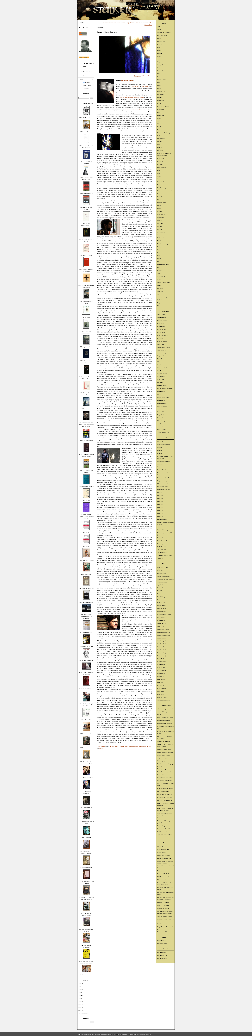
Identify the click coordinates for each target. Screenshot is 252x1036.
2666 (158, 26)
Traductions (160, 300)
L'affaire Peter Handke (163, 902)
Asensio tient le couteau (163, 855)
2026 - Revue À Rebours (86, 974)
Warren (159, 306)
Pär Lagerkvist (161, 400)
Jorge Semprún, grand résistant (165, 758)
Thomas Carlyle (161, 426)
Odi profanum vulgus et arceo (165, 541)
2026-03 (80, 998)
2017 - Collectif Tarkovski (86, 660)
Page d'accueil (130, 23)
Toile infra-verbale (162, 552)
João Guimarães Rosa (163, 367)
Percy (158, 255)
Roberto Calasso (161, 412)
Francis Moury (161, 597)
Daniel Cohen (161, 591)
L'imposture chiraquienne (164, 879)
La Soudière (160, 196)
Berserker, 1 (160, 450)
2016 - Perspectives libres (86, 602)
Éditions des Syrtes (162, 955)
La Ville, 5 (160, 504)
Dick (158, 112)
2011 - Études (86, 500)
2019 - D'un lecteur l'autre (86, 777)
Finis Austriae (161, 138)
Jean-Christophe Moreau (163, 632)
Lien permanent (101, 746)
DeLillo (159, 103)
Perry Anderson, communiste (164, 797)
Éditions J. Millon (162, 958)
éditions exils (147, 746)
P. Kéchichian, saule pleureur (165, 788)
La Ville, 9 (160, 516)
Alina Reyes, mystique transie (165, 709)
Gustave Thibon (161, 350)
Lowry (159, 208)
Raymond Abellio (162, 406)
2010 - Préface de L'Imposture (86, 486)
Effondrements (161, 124)
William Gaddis (161, 429)
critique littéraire (119, 746)
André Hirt (160, 570)
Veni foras (160, 558)
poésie (126, 746)
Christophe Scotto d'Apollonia (165, 579)
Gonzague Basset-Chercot (164, 614)
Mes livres (160, 235)
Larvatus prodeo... (162, 519)
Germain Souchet (161, 611)
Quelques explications (86, 71)
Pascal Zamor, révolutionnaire (165, 794)
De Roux (159, 97)
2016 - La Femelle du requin (86, 560)
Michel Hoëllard (161, 670)
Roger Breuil (160, 415)
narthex (141, 746)
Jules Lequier (160, 376)
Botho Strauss (161, 326)
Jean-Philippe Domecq (163, 641)
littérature (112, 746)
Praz (158, 267)
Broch (159, 56)
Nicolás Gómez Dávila (163, 397)
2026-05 (80, 992)
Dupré (159, 121)
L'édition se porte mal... (163, 877)
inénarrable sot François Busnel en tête (136, 110)
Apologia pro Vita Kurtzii (164, 32)
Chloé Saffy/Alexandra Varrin (165, 717)
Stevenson (160, 288)
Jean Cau (159, 365)
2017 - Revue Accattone (86, 734)
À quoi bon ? (160, 441)
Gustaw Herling (161, 353)
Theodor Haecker (161, 423)
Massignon (160, 220)
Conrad (159, 76)
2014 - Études (86, 532)
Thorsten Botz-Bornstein (163, 700)
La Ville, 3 (160, 498)
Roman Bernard (161, 688)
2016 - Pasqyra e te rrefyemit (86, 588)
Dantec (159, 85)
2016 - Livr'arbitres (86, 574)
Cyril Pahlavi (160, 585)
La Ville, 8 (160, 513)
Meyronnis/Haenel (162, 774)
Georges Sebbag (161, 608)
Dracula (159, 118)
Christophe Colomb (162, 335)
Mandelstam (160, 217)
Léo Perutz (160, 382)
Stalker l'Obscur (161, 546)
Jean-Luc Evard (161, 638)
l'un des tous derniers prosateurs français (132, 97)
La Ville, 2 (160, 495)
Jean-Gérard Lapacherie (163, 635)
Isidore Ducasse (161, 359)
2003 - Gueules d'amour (86, 193)
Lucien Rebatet (161, 391)
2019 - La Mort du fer (86, 807)
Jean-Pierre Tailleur (162, 644)
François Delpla (161, 599)
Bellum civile (161, 41)
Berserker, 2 (160, 453)
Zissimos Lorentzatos (163, 432)
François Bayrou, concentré (164, 723)
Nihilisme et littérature (163, 908)
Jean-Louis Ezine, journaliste (165, 752)
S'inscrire (87, 82)
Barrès (159, 38)
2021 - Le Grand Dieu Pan (86, 867)
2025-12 (80, 1007)
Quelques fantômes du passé (164, 916)
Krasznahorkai (161, 182)
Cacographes (160, 65)
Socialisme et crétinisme (163, 831)
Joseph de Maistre (162, 373)
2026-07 (80, 986)
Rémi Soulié (160, 685)
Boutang (159, 53)
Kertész (159, 179)
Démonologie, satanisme (163, 106)
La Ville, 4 (160, 501)
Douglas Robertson (162, 943)
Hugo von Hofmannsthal (163, 356)
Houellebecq (160, 158)
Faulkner (159, 136)
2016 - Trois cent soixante (86, 646)
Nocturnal (160, 538)
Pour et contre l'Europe (163, 264)
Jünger (159, 176)
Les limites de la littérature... (164, 527)
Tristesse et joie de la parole (164, 555)
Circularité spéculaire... (163, 461)
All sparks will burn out (163, 444)
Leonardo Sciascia (162, 385)
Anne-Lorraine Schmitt (163, 849)
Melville (159, 229)
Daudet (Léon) (161, 91)
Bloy (158, 47)
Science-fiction (161, 276)
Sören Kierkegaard (162, 421)
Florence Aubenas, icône (163, 720)
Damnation (160, 464)
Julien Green (160, 379)
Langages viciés (161, 202)
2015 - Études (86, 546)
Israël (158, 170)
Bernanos (159, 44)
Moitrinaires (160, 241)
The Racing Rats (161, 549)
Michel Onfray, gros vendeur (164, 777)
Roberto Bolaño (161, 409)
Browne (159, 59)
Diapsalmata (160, 467)
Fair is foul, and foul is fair (164, 478)
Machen (159, 211)
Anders (159, 29)
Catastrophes (160, 71)
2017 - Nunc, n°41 (86, 720)
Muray (159, 247)
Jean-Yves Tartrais (162, 647)
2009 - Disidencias (86, 408)
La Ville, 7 (160, 510)
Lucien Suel (160, 658)
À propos (81, 22)
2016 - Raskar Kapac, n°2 (86, 632)
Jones (158, 173)
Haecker (159, 147)
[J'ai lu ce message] (250, 1034)
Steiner (159, 285)
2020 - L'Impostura (86, 837)
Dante (158, 82)
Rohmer (159, 270)
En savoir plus (147, 1034)
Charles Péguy (161, 332)
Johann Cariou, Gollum (163, 755)
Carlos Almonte (161, 940)
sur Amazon (127, 80)
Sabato (159, 273)
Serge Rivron (160, 694)
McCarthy (160, 223)
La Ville (159, 199)
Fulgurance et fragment (163, 480)
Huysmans (160, 164)
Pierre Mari (160, 682)
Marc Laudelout (161, 661)
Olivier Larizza (161, 673)
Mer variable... (161, 232)
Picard (159, 258)
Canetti (159, 68)
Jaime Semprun (161, 362)
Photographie (137, 76)
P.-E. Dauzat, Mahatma (163, 791)
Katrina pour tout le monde (164, 871)
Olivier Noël (160, 676)
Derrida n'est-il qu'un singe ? (164, 858)
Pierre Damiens (161, 679)
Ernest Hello (160, 338)
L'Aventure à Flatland (163, 874)
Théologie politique (162, 297)
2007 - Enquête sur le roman (86, 347)
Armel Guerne (161, 314)
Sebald (159, 279)
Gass (158, 144)
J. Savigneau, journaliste (163, 741)
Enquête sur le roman (163, 127)
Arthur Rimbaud (161, 317)
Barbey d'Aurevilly (162, 35)
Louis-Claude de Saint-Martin (165, 388)
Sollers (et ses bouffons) (163, 282)
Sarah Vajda (160, 691)
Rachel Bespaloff (161, 403)
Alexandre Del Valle (162, 567)
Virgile (159, 303)
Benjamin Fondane (162, 320)
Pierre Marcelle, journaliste (164, 813)
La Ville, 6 (160, 507)
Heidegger (160, 150)
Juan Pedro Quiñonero (163, 650)
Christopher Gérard (162, 582)
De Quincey (160, 94)
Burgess (159, 62)
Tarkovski (160, 291)
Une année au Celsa (162, 932)
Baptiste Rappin (161, 573)
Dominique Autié (161, 594)
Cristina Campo (161, 79)
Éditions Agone (161, 952)
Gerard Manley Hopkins (163, 347)
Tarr (158, 294)
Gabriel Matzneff (161, 605)
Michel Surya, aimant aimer (164, 780)
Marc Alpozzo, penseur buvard (165, 769)
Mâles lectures (161, 214)
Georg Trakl (160, 344)
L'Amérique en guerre (163, 188)
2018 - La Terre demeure (86, 748)
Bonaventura (160, 323)
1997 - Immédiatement (86, 131)
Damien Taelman (161, 588)
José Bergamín (161, 370)
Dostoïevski (160, 115)
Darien (159, 88)
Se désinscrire (87, 85)
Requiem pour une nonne (164, 543)
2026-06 (80, 989)
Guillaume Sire (161, 620)
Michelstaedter (161, 238)
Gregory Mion (161, 617)
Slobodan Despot (161, 697)
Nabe (158, 249)
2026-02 (80, 1001)
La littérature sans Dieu (163, 489)
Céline (159, 74)
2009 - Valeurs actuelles (86, 440)
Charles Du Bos (161, 329)
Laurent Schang (161, 655)
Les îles (159, 205)
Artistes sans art (161, 852)
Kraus (158, 185)
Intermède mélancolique (163, 483)
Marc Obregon (161, 664)
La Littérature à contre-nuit (164, 191)
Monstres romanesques (163, 244)
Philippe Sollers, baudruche (164, 800)
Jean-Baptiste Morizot (163, 629)
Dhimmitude (160, 109)
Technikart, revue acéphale (164, 834)
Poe (158, 261)
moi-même (145, 86)
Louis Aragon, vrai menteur (164, 761)
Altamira (159, 447)
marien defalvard (133, 746)
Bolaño (159, 50)
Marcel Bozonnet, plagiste (164, 772)
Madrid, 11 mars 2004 (163, 905)
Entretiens (160, 130)
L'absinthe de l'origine (163, 486)
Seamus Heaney (161, 418)
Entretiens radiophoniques (164, 133)
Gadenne (159, 141)
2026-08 (80, 983)
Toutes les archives (83, 1013)
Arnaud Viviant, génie (163, 711)
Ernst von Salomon (162, 341)
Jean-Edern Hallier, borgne (164, 749)
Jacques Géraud (161, 623)
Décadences (160, 100)
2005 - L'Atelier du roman (86, 255)
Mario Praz (160, 394)
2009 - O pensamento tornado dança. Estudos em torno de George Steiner (86, 424)
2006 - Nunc (86, 317)
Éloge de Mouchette (162, 470)
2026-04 (80, 995)
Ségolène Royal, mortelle (164, 829)
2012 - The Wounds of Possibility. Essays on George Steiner (86, 516)
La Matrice (160, 193)
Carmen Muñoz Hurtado (163, 576)
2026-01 (80, 1004)
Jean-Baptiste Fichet (162, 626)
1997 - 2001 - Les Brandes (86, 118)
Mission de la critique (163, 530)
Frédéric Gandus (161, 602)
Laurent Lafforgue (162, 653)
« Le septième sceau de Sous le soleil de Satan (113, 23)
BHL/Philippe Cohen (163, 714)
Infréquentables (161, 167)
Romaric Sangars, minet (163, 826)
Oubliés (159, 252)
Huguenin (160, 161)
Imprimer (101, 748)
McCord (159, 226)
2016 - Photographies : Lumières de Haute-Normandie (86, 616)
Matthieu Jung (161, 667)
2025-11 (80, 1010)
